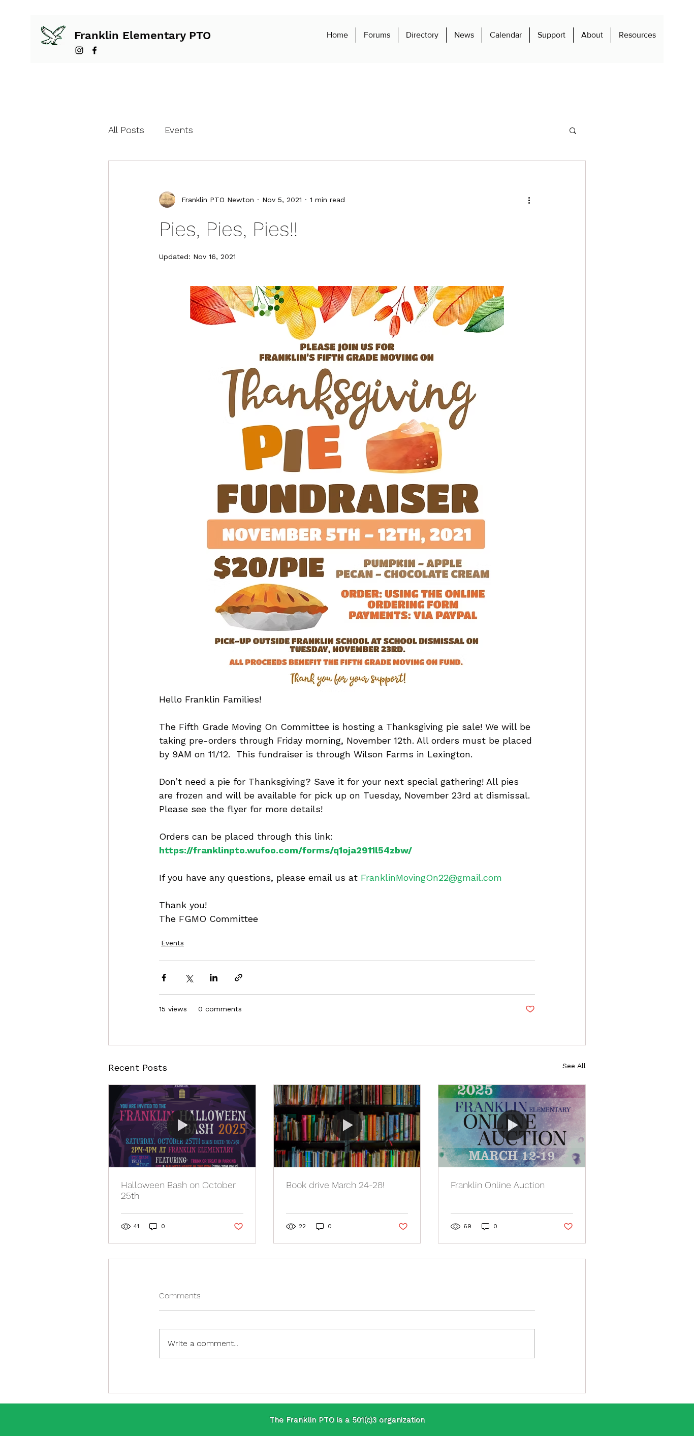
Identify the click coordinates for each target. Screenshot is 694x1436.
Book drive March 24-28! (335, 1184)
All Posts (126, 129)
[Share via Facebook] (164, 977)
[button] (573, 130)
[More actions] (529, 200)
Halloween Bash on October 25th (178, 1190)
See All (574, 1066)
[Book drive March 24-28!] (347, 1126)
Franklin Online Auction (498, 1184)
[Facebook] (94, 50)
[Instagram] (79, 50)
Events (179, 129)
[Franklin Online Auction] (511, 1126)
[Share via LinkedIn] (213, 977)
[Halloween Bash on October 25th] (182, 1126)
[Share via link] (238, 977)
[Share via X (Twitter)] (189, 977)
